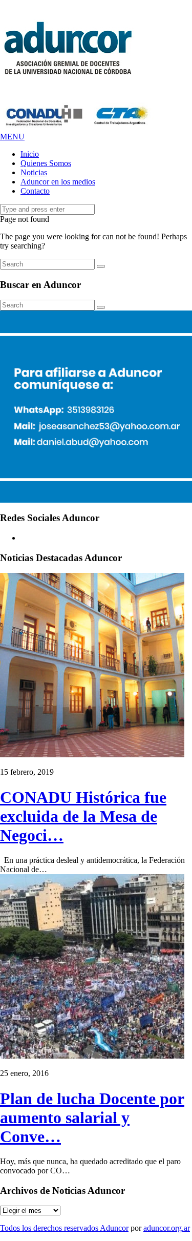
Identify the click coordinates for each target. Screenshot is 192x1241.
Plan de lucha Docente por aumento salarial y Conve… (92, 1117)
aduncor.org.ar (166, 1228)
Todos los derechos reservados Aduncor (64, 1228)
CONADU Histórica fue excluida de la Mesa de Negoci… (83, 816)
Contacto (35, 191)
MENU (12, 136)
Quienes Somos (45, 163)
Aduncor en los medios (57, 181)
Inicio (29, 154)
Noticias (33, 172)
